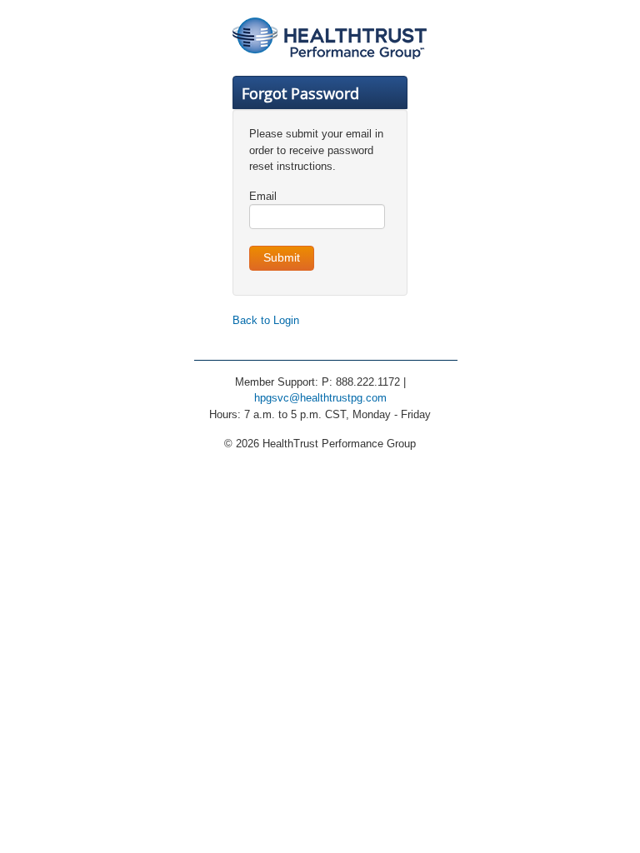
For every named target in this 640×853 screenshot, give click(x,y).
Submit (281, 258)
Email (263, 196)
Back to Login (265, 320)
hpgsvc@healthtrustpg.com (320, 398)
